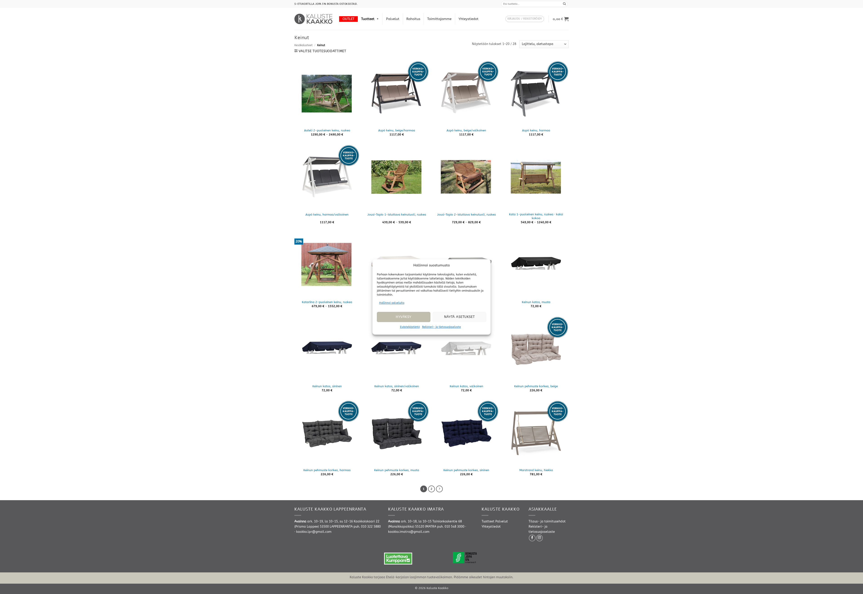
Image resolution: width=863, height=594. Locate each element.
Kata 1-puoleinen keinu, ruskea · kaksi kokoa (536, 216)
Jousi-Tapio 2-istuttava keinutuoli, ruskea (466, 214)
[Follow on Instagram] (539, 538)
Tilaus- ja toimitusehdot (547, 521)
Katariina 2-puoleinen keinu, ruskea (327, 302)
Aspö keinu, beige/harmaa (396, 130)
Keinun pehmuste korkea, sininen (466, 470)
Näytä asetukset (459, 317)
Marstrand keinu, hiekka (536, 470)
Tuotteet (367, 19)
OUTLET (348, 19)
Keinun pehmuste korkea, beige (536, 386)
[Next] (439, 489)
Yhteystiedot (468, 19)
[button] (524, 19)
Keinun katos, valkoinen (466, 386)
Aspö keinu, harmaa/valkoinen (327, 214)
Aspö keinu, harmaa (536, 130)
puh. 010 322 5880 (367, 527)
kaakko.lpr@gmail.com (313, 532)
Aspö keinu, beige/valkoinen (466, 130)
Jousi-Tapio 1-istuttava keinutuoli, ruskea (396, 214)
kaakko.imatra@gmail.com (408, 532)
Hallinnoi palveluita (391, 302)
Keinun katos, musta (536, 302)
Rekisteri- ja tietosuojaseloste (441, 326)
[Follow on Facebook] (532, 538)
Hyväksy (403, 317)
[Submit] (564, 4)
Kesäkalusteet (303, 45)
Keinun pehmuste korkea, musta (396, 470)
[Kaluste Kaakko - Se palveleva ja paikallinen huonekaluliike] (313, 19)
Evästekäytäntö (410, 326)
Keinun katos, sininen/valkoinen (396, 386)
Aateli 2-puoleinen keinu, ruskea (327, 130)
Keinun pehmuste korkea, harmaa (327, 470)
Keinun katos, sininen (327, 386)
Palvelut (392, 19)
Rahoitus (413, 19)
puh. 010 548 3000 (450, 527)
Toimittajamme (439, 19)
